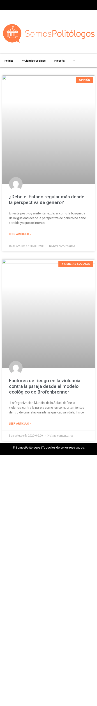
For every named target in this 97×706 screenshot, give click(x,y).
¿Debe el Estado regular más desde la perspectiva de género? (46, 199)
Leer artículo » (20, 234)
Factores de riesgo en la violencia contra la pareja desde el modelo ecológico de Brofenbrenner (44, 386)
